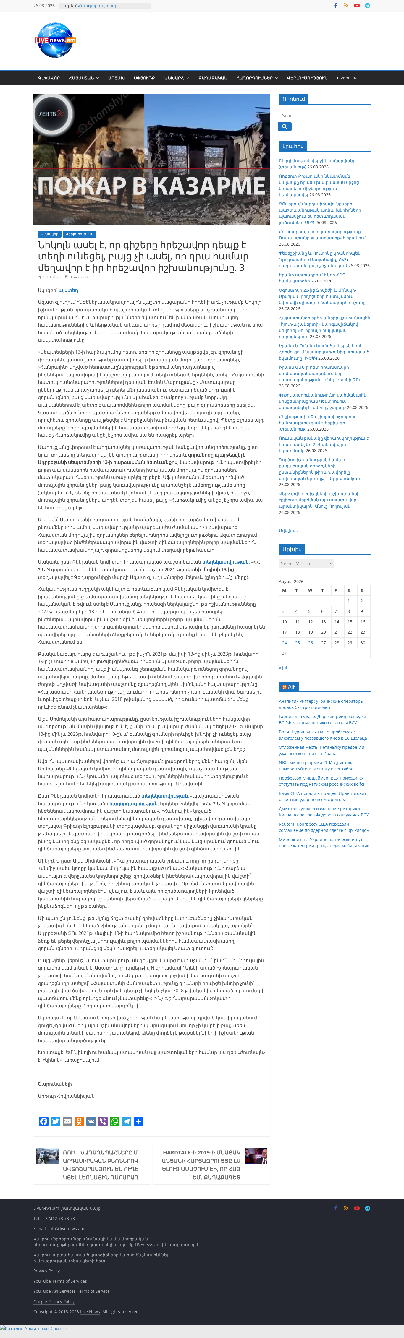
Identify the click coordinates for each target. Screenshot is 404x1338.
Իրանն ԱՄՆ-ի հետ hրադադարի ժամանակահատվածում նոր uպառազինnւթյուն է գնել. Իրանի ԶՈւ (320, 373)
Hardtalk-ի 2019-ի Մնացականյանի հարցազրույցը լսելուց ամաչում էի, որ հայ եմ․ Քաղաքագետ (201, 1165)
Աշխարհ (174, 78)
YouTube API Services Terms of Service (71, 1291)
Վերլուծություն (307, 78)
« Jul (283, 667)
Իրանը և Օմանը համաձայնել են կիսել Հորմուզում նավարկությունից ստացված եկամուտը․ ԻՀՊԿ (324, 352)
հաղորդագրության (133, 803)
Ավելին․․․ (288, 530)
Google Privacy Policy (54, 1301)
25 (297, 642)
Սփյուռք (144, 78)
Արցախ (116, 78)
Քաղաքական (212, 78)
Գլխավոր (49, 78)
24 (284, 642)
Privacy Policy (46, 1271)
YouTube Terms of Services (60, 1281)
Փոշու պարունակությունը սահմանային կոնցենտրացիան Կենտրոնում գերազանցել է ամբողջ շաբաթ (322, 401)
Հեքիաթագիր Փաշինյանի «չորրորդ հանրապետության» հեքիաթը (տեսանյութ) (318, 423)
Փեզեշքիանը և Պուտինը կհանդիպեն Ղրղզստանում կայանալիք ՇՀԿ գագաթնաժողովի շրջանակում (320, 259)
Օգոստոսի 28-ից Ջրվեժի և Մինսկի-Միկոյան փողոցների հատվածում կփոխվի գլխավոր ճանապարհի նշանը (322, 296)
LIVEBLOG (347, 78)
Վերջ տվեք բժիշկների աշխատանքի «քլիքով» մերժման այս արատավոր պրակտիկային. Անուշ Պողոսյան (319, 500)
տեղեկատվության (164, 796)
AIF (291, 686)
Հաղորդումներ (255, 78)
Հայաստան (81, 78)
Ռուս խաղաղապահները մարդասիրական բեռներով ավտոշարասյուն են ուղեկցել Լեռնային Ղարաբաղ (101, 1165)
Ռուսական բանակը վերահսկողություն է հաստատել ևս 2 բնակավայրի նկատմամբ (324, 444)
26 (310, 642)
